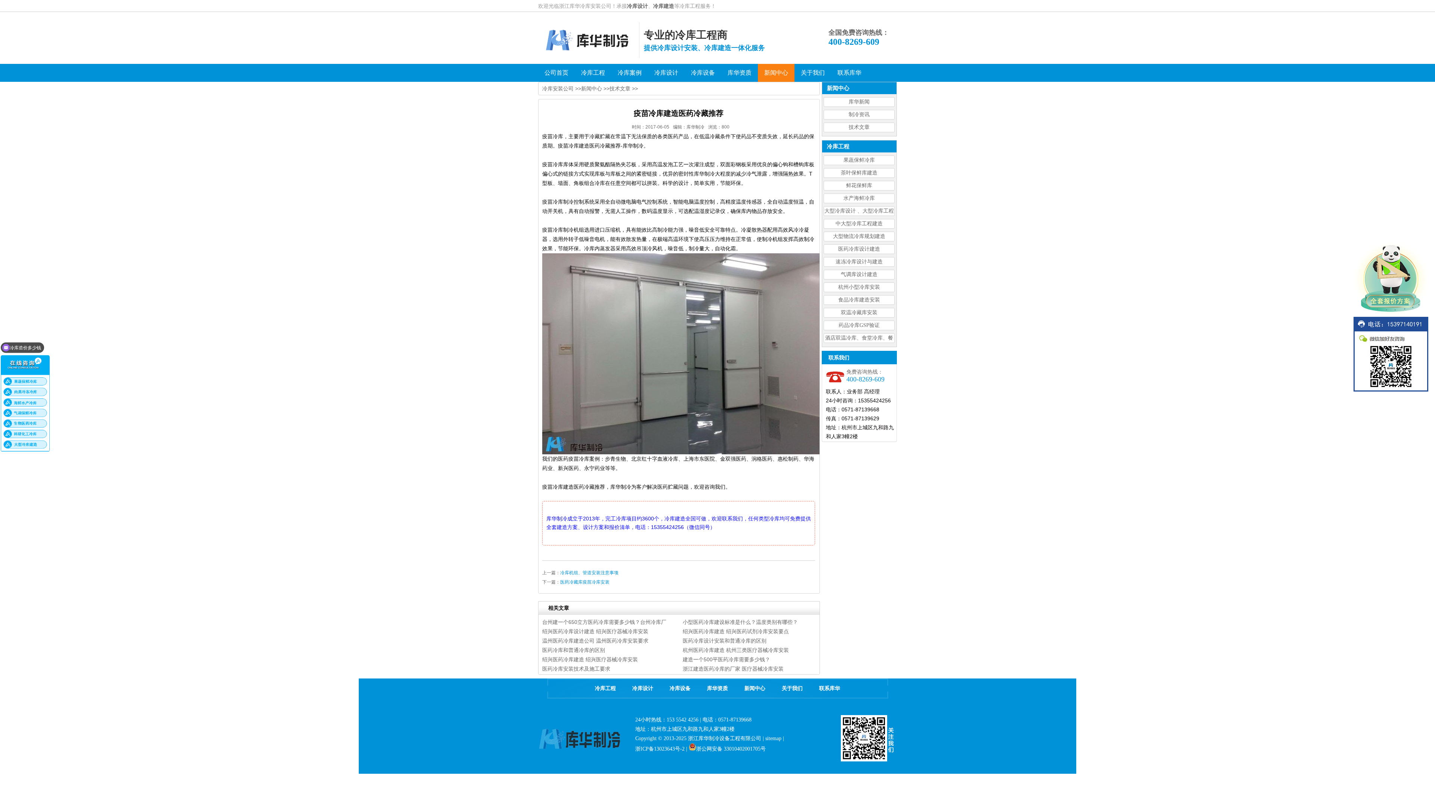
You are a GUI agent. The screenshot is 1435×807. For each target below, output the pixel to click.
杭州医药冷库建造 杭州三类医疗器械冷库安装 (736, 650)
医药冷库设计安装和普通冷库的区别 (724, 641)
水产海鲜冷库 (859, 198)
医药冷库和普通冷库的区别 (573, 650)
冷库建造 (663, 6)
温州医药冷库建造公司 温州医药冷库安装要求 (595, 641)
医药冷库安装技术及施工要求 (576, 669)
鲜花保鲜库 (859, 185)
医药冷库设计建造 (859, 249)
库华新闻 (859, 102)
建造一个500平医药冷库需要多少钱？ (726, 659)
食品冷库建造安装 (859, 300)
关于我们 (792, 688)
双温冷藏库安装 (859, 312)
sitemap (773, 738)
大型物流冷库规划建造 (859, 236)
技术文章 (859, 127)
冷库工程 (605, 688)
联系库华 (829, 688)
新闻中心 (591, 89)
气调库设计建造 (859, 274)
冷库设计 (637, 6)
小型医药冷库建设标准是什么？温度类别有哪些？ (740, 622)
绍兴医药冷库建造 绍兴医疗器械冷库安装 (590, 659)
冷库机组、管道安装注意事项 (589, 572)
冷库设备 (680, 688)
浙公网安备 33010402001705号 (731, 749)
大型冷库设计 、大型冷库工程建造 (859, 212)
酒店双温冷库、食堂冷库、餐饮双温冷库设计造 (859, 339)
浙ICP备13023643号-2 (660, 749)
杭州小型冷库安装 (859, 287)
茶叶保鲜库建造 (859, 173)
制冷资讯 (859, 114)
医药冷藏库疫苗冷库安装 (585, 582)
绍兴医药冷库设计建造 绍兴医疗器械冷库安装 (595, 631)
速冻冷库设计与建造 (859, 262)
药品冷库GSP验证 (859, 325)
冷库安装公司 (558, 89)
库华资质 (717, 688)
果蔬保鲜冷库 (859, 160)
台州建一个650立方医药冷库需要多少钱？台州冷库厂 (604, 622)
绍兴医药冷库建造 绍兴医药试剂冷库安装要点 (736, 631)
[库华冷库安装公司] (589, 56)
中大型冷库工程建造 (859, 223)
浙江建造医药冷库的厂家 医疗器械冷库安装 (733, 669)
